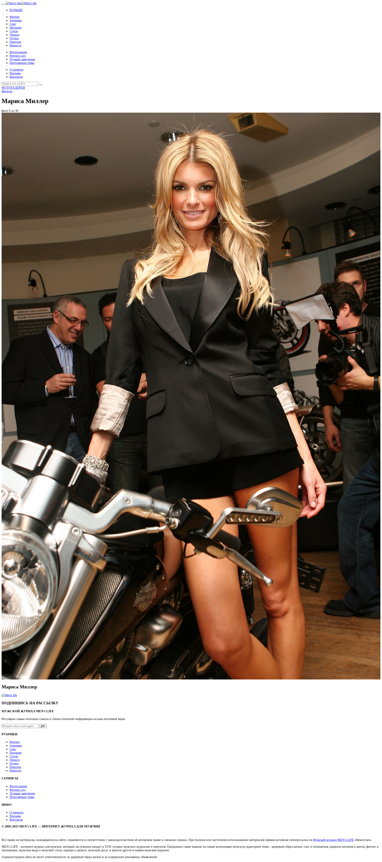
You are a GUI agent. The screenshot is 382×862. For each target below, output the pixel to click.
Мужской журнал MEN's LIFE (333, 840)
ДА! (43, 726)
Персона (15, 41)
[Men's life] (21, 3)
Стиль (14, 31)
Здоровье (16, 20)
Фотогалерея (18, 52)
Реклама (15, 73)
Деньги (14, 34)
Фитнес (15, 16)
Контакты (16, 76)
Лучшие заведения (22, 59)
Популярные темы (22, 63)
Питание (15, 27)
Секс (13, 24)
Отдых (14, 38)
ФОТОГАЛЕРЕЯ (13, 87)
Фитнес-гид (18, 55)
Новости (15, 45)
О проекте (16, 69)
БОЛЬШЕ (16, 10)
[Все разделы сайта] (3, 4)
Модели (7, 91)
